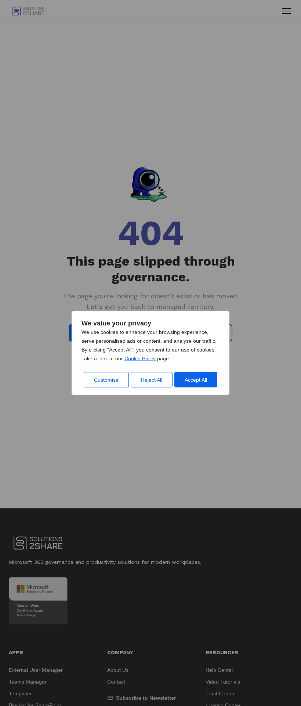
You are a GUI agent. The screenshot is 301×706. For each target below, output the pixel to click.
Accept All (196, 380)
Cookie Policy (140, 358)
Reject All (151, 380)
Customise (106, 380)
